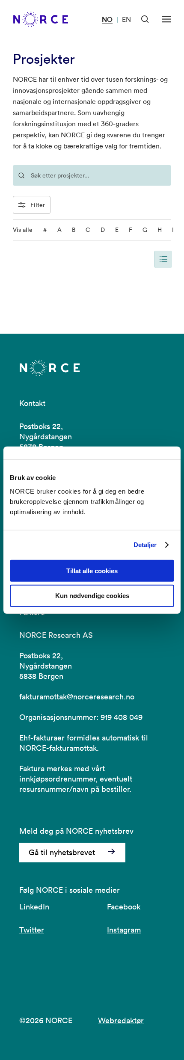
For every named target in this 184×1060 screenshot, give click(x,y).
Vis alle (23, 230)
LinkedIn (34, 907)
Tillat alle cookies (92, 570)
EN (126, 19)
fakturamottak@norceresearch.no (76, 697)
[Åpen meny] (166, 19)
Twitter (31, 930)
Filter (37, 205)
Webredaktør (121, 1020)
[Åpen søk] (145, 19)
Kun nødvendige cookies (92, 595)
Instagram (124, 930)
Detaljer (145, 544)
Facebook (123, 907)
